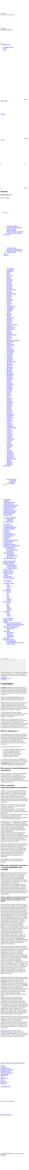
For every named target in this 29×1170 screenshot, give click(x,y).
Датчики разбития (11, 566)
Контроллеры (7, 601)
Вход (25, 99)
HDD (8, 629)
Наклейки (9, 634)
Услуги (2, 1076)
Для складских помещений (11, 540)
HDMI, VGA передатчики (13, 625)
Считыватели (7, 590)
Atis (8, 594)
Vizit (8, 584)
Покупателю (4, 1078)
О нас (2, 1079)
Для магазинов (8, 533)
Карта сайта (21, 1063)
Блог (5, 50)
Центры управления (9, 562)
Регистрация (4, 101)
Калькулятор (4, 1082)
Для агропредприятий (9, 534)
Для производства (8, 541)
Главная (3, 678)
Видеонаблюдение (8, 503)
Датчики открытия (12, 565)
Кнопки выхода (8, 580)
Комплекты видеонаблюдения (12, 545)
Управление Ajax (8, 573)
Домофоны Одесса (9, 47)
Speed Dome (10, 551)
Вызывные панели (9, 522)
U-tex (8, 582)
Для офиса (6, 531)
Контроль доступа (8, 509)
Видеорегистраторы (12, 550)
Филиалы (7, 678)
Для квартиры (7, 524)
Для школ (6, 538)
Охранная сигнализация (10, 506)
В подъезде (7, 530)
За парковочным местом (10, 527)
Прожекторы (10, 632)
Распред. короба (8, 620)
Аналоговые (10, 519)
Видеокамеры (10, 548)
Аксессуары (7, 631)
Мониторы (6, 638)
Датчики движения (12, 568)
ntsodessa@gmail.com (6, 29)
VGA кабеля (10, 635)
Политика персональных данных (9, 1063)
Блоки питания (11, 643)
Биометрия (6, 611)
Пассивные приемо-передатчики (15, 624)
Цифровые (9, 520)
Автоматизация (8, 576)
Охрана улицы (7, 569)
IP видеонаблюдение (9, 552)
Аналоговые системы (9, 547)
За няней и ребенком (9, 528)
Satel (8, 596)
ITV (8, 593)
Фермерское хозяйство (10, 544)
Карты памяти (10, 628)
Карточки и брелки (9, 583)
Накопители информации (10, 627)
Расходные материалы (9, 512)
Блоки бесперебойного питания (15, 642)
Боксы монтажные (8, 618)
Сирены (6, 575)
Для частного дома (9, 526)
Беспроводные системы (10, 558)
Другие (9, 592)
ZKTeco (9, 589)
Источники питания (9, 639)
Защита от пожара (8, 571)
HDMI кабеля (10, 636)
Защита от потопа (8, 572)
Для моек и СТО (8, 543)
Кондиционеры (8, 515)
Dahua (8, 607)
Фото (5, 48)
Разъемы (6, 621)
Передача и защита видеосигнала (12, 622)
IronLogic (9, 586)
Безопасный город (8, 535)
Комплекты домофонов (10, 517)
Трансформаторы (11, 641)
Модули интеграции (9, 578)
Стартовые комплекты (10, 561)
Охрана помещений (9, 563)
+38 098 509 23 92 (5, 44)
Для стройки (7, 537)
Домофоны (7, 501)
